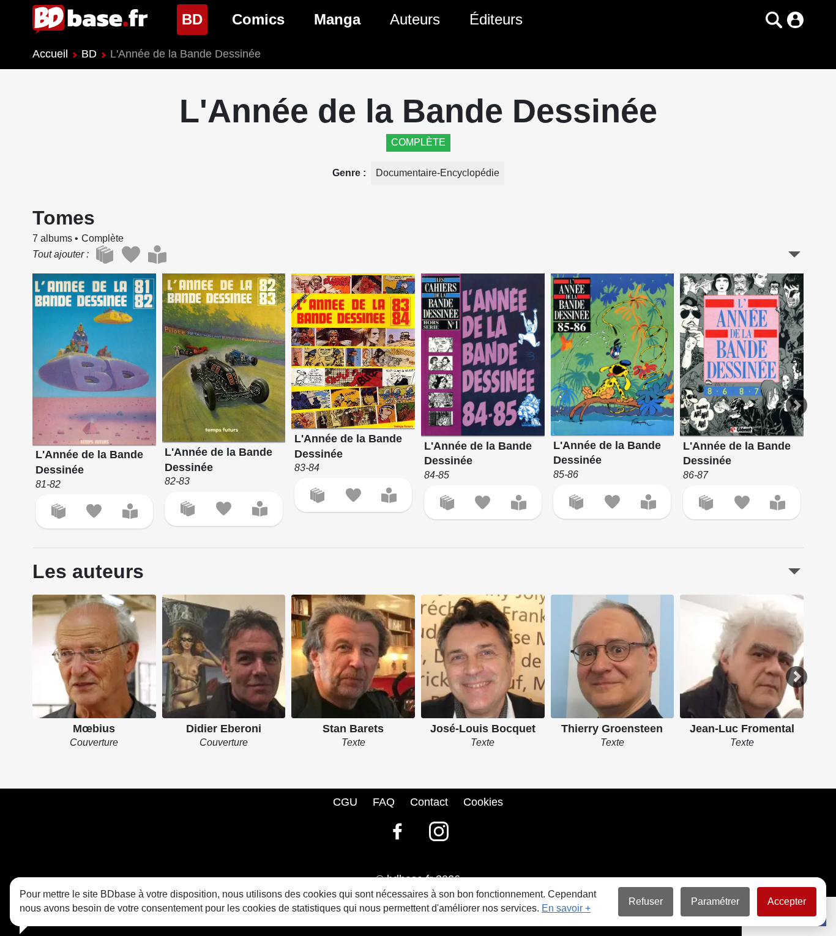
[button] (752, 20)
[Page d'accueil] (89, 19)
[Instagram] (439, 831)
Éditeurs (496, 19)
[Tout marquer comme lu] (157, 254)
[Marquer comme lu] (130, 511)
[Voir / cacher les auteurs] (794, 571)
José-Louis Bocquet (483, 728)
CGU (345, 802)
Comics (258, 19)
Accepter (786, 901)
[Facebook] (397, 831)
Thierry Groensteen (612, 728)
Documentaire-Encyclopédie (437, 173)
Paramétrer (715, 901)
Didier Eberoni (223, 728)
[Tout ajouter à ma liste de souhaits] (130, 254)
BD (194, 19)
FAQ (384, 802)
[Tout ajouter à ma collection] (104, 254)
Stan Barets (353, 728)
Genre (347, 173)
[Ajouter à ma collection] (58, 511)
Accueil (50, 54)
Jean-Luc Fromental (742, 728)
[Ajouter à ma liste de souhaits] (94, 511)
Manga (337, 19)
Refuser (646, 901)
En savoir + (566, 908)
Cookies (483, 802)
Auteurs (415, 19)
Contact (429, 802)
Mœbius (94, 728)
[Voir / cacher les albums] (794, 254)
